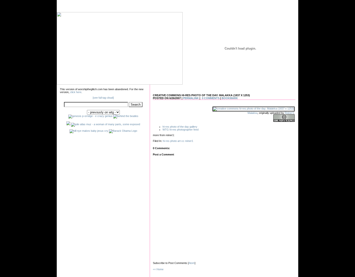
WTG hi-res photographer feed (181, 129)
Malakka (252, 112)
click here (75, 92)
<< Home (158, 269)
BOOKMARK (230, 98)
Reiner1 (289, 112)
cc (182, 140)
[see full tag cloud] (103, 97)
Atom (192, 263)
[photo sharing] (254, 108)
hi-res (166, 140)
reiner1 (189, 140)
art (179, 140)
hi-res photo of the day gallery (180, 126)
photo (173, 140)
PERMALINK (191, 98)
